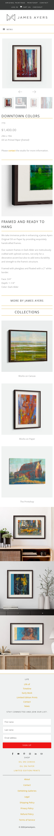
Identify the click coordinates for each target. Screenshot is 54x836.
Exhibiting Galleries (27, 790)
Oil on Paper (27, 766)
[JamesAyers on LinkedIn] (36, 754)
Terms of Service (27, 820)
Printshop (32, 3)
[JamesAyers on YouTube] (18, 754)
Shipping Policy (27, 802)
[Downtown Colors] (27, 63)
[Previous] (20, 91)
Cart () (26, 7)
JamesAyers (30, 827)
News (27, 706)
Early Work (27, 693)
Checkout (38, 7)
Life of (27, 684)
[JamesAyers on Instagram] (30, 754)
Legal (27, 796)
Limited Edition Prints (27, 697)
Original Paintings (15, 3)
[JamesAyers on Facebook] (13, 754)
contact (12, 150)
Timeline (27, 688)
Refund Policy (27, 814)
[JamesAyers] (27, 18)
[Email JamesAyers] (41, 754)
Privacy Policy (27, 808)
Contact (44, 3)
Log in (14, 7)
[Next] (34, 91)
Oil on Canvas (27, 762)
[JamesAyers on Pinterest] (24, 754)
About (27, 779)
